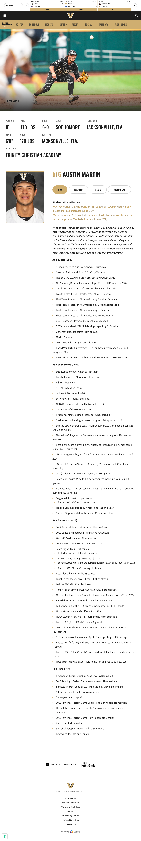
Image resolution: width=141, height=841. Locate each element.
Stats (62, 24)
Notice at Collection (70, 820)
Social (88, 24)
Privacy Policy (70, 798)
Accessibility (70, 824)
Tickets (49, 24)
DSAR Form (70, 811)
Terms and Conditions (70, 807)
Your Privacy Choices (70, 815)
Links (47, 9)
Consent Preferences (70, 802)
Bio (60, 189)
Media (75, 24)
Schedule (34, 24)
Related (78, 189)
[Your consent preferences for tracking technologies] (4, 836)
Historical (119, 189)
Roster (19, 24)
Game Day (103, 24)
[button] (135, 5)
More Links (121, 24)
